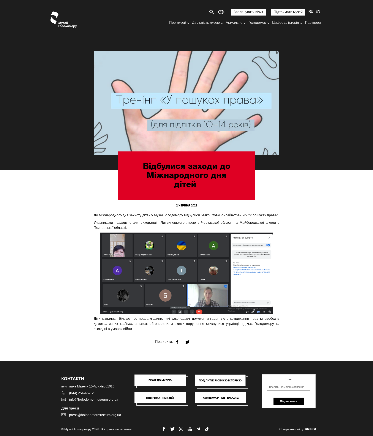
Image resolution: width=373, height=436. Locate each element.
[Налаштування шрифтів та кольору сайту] (221, 12)
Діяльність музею (206, 22)
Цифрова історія (285, 22)
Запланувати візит (248, 12)
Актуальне (234, 22)
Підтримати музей (288, 12)
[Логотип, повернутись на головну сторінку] (64, 19)
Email (288, 379)
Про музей (177, 22)
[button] (162, 382)
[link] (162, 400)
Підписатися (288, 401)
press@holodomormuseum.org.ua (95, 415)
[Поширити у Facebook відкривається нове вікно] (180, 340)
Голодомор (257, 22)
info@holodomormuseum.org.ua (93, 399)
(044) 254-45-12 (81, 393)
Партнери (313, 22)
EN (318, 11)
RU (310, 11)
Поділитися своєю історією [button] (220, 380)
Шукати (196, 12)
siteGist (310, 429)
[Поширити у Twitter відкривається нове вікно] (190, 340)
